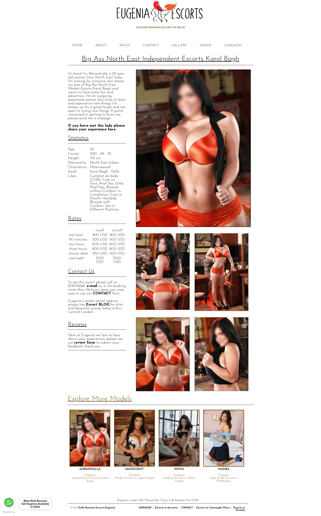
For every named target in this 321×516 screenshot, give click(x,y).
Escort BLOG (97, 304)
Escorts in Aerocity (166, 508)
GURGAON (233, 45)
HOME (77, 45)
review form (84, 343)
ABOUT (101, 45)
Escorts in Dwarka (239, 509)
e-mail (92, 286)
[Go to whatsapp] (9, 502)
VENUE (206, 45)
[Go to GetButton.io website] (9, 512)
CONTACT (151, 45)
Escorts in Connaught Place (213, 508)
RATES (124, 45)
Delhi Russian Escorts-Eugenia (96, 508)
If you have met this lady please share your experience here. (96, 127)
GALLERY (179, 45)
